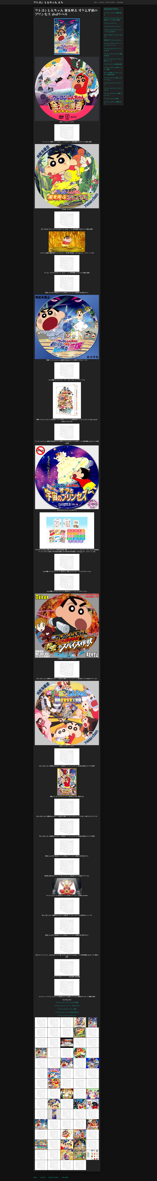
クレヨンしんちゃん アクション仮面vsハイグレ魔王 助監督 (113, 19)
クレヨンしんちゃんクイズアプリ (113, 84)
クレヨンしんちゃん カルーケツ (67, 1015)
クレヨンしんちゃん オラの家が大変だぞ (67, 1012)
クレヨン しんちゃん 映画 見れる (113, 14)
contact (101, 2)
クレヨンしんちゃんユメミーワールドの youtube (113, 31)
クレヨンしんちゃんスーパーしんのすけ (113, 49)
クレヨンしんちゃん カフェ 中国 (67, 1009)
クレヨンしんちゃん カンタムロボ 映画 (67, 1002)
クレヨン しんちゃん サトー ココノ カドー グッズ (113, 44)
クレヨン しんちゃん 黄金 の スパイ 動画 (113, 68)
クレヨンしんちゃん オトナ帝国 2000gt (113, 55)
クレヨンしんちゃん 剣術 (111, 98)
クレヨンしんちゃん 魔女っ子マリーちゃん (113, 79)
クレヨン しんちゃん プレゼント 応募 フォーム (113, 60)
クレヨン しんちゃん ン (111, 23)
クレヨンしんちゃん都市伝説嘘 (113, 64)
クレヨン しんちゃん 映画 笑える (113, 103)
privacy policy (110, 2)
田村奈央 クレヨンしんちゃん (112, 40)
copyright (119, 2)
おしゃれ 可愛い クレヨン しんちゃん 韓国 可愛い (113, 73)
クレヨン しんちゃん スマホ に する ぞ (113, 89)
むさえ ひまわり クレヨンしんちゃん (113, 36)
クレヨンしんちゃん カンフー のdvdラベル (66, 1006)
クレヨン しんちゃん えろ (48, 2)
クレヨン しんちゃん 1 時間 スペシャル (113, 94)
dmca (95, 2)
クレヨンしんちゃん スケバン (112, 26)
